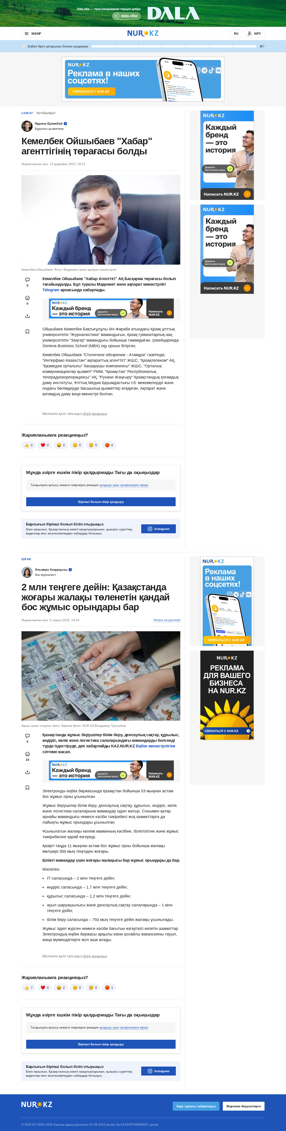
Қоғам (26, 559)
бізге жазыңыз (95, 414)
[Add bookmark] (27, 331)
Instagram (161, 529)
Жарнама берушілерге (243, 1106)
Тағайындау (45, 113)
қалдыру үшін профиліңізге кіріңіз (123, 485)
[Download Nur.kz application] (143, 13)
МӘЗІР (36, 33)
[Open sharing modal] (27, 316)
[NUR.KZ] (143, 33)
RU (236, 33)
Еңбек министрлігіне (155, 746)
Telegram (50, 290)
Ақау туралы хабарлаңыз (196, 1106)
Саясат (27, 113)
